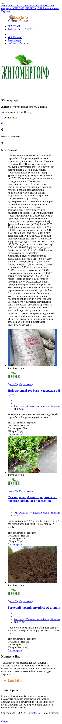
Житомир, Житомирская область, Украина (37, 406)
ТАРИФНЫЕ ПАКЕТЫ (21, 29)
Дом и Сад (13, 384)
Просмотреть (15, 434)
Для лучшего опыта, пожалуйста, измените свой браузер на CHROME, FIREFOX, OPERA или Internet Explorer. (30, 8)
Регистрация (14, 40)
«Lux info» (32, 713)
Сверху (5, 721)
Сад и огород (26, 384)
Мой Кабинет (15, 37)
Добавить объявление (19, 43)
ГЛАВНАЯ (14, 26)
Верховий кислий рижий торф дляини (34, 607)
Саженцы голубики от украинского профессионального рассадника (32, 499)
